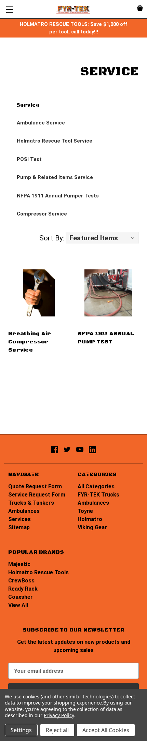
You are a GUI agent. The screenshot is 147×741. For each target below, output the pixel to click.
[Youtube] (79, 449)
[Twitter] (67, 449)
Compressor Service (42, 214)
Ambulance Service (41, 123)
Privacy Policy (59, 715)
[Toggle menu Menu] (9, 9)
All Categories (96, 486)
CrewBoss (21, 580)
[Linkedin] (92, 449)
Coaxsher (20, 597)
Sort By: (51, 238)
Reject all (57, 730)
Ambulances (24, 511)
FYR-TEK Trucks (98, 494)
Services (19, 519)
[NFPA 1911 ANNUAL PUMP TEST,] (108, 292)
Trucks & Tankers (31, 503)
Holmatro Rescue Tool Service (54, 141)
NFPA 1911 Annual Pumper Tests (58, 196)
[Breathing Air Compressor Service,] (38, 292)
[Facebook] (54, 449)
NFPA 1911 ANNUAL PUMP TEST (106, 337)
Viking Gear (92, 527)
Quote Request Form (35, 486)
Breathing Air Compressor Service (29, 341)
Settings (21, 730)
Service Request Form (36, 494)
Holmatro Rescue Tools (38, 572)
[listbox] (102, 237)
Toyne (85, 511)
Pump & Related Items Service (55, 177)
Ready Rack (23, 589)
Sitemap (19, 527)
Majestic (19, 564)
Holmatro (90, 519)
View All (18, 605)
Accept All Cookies (105, 730)
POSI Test (29, 159)
